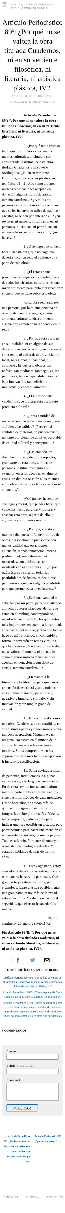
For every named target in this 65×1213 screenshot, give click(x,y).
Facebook (18, 960)
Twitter (32, 960)
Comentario (13, 1080)
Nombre (11, 1051)
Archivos (32, 1196)
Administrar (54, 1196)
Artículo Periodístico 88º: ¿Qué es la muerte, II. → (48, 1139)
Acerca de (11, 1196)
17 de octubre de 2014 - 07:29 (31, 96)
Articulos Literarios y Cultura (32, 101)
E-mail (19, 1065)
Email (47, 960)
